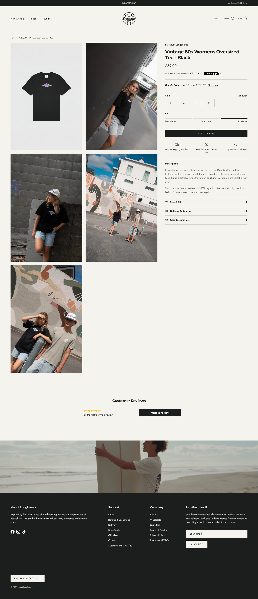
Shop (34, 18)
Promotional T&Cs (159, 540)
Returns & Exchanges (119, 520)
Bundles (48, 18)
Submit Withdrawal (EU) (120, 545)
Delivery (112, 525)
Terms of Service (158, 530)
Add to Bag (206, 133)
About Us (155, 514)
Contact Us (114, 540)
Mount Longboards (178, 44)
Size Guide (114, 530)
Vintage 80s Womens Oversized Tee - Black (36, 37)
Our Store (155, 525)
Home (13, 37)
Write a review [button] (159, 413)
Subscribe (197, 544)
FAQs (111, 514)
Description (171, 163)
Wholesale (155, 520)
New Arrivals (17, 18)
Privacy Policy (157, 535)
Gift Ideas (113, 535)
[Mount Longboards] (129, 18)
